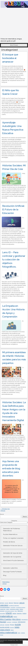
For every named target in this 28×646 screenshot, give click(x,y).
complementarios (5, 607)
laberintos (19, 613)
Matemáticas (6, 582)
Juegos (14, 613)
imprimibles (2, 613)
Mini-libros (16, 619)
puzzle (18, 624)
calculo (21, 603)
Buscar (2, 514)
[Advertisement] (14, 23)
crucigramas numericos (20, 607)
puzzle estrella (4, 627)
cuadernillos (3, 609)
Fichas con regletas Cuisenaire (13, 538)
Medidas (15, 616)
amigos (2, 603)
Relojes (12, 630)
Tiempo (1, 634)
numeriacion (14, 622)
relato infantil (5, 630)
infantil (9, 613)
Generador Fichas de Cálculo (12, 545)
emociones (2, 611)
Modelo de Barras (9, 542)
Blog (4, 575)
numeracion (9, 622)
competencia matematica (14, 605)
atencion (11, 603)
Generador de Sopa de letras (12, 553)
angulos (6, 603)
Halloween (20, 611)
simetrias (23, 632)
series (19, 632)
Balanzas (16, 603)
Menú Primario (14, 45)
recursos (12, 627)
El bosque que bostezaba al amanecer (10, 58)
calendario (4, 605)
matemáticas (6, 616)
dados (7, 609)
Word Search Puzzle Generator (13, 560)
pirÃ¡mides (2, 624)
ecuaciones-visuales (14, 609)
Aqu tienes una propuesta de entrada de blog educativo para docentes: (11, 468)
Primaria (12, 624)
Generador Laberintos (10, 568)
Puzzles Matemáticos (10, 534)
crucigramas (12, 607)
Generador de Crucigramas (12, 557)
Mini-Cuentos (5, 619)
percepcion (21, 622)
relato (16, 627)
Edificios (21, 609)
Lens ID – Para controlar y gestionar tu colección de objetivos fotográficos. (13, 259)
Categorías (14, 520)
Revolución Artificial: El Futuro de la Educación (13, 209)
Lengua (4, 583)
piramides (7, 624)
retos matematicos (8, 632)
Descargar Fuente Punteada (12, 571)
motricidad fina (24, 619)
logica (24, 613)
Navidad (3, 622)
